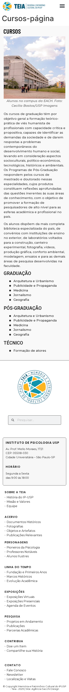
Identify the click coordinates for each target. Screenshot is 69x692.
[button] (62, 6)
